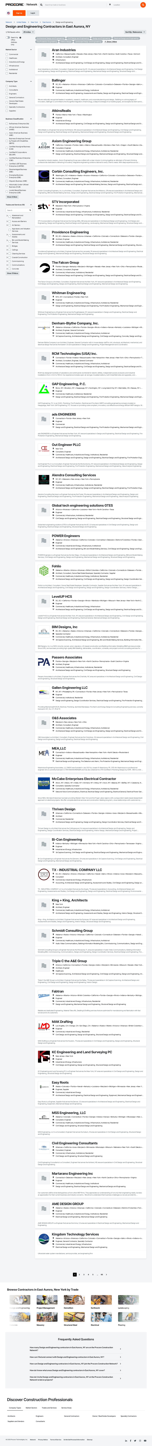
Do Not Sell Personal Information (74, 1440)
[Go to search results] (30, 210)
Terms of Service (55, 1440)
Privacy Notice (43, 1440)
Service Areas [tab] (66, 1408)
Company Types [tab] (15, 1408)
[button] (6, 54)
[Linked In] (126, 1441)
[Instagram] (140, 1441)
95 (102, 1275)
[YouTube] (145, 1441)
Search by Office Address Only (14, 41)
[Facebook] (130, 1441)
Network (31, 4)
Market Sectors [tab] (31, 1408)
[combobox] (126, 5)
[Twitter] (135, 1441)
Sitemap (89, 1440)
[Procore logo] (15, 4)
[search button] (143, 5)
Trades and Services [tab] (49, 1408)
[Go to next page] (106, 1274)
